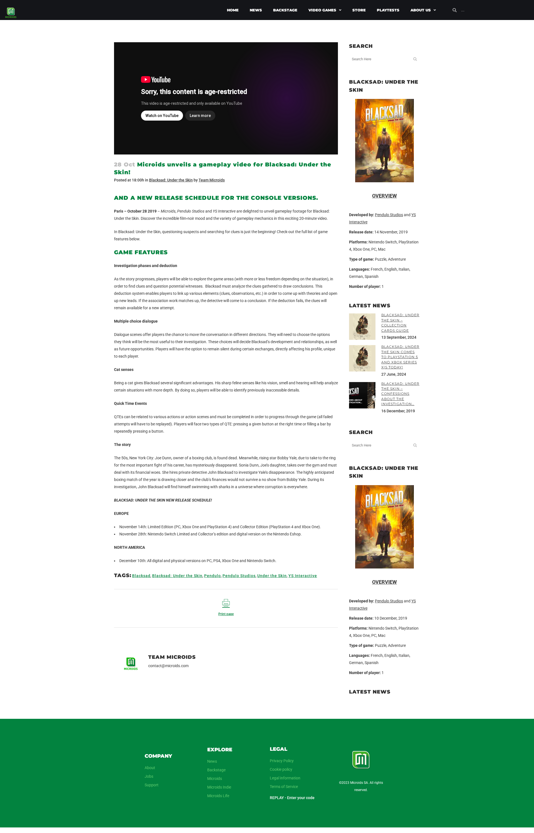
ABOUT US (421, 10)
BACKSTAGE (285, 10)
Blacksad (141, 575)
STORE (359, 10)
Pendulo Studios (239, 575)
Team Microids (212, 180)
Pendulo (212, 575)
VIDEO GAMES (322, 10)
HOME (233, 10)
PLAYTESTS (388, 10)
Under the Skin (272, 575)
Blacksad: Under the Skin (171, 180)
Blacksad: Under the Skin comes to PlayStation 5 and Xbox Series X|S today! (400, 357)
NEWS (256, 10)
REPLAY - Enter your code (292, 797)
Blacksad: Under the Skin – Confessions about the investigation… (400, 393)
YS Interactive (302, 575)
